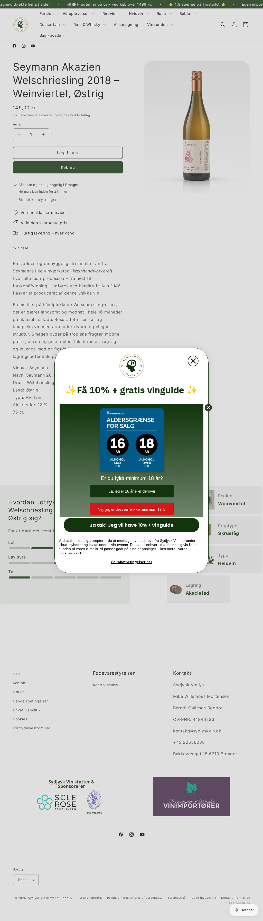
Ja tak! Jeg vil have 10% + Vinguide (132, 525)
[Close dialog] (193, 361)
